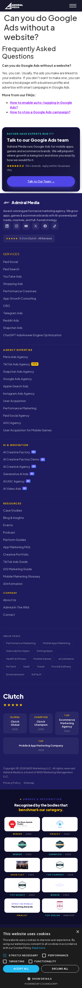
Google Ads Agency (17, 379)
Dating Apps (45, 650)
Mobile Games (42, 658)
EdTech (36, 674)
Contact (9, 614)
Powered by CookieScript (41, 983)
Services (11, 254)
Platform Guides (14, 539)
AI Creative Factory (19, 452)
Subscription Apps (18, 650)
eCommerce (66, 658)
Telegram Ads (13, 313)
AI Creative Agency (19, 466)
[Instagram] (16, 226)
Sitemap (29, 782)
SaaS (26, 666)
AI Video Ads (14, 488)
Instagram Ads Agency (19, 393)
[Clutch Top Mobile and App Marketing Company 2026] (60, 865)
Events (8, 525)
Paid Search (11, 269)
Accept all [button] (21, 968)
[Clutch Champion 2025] (60, 844)
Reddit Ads (11, 320)
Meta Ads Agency (15, 357)
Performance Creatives (19, 291)
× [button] (77, 931)
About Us (9, 600)
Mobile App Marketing (56, 643)
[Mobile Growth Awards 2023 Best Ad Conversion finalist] (60, 824)
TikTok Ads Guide (15, 561)
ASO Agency (12, 423)
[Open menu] (72, 5)
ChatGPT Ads (12, 335)
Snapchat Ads (12, 327)
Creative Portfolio (16, 554)
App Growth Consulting (19, 298)
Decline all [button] (60, 968)
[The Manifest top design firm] (60, 905)
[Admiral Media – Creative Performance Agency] (14, 5)
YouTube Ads (12, 276)
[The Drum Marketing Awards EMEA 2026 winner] (22, 824)
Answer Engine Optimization (42, 335)
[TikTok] (55, 226)
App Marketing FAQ (16, 547)
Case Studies (12, 510)
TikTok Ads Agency (20, 364)
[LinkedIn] (7, 226)
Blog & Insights (13, 517)
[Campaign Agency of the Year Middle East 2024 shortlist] (22, 865)
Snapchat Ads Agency (18, 371)
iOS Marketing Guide (17, 569)
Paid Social (10, 261)
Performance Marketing (19, 408)
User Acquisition (14, 401)
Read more (38, 947)
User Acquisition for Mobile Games (27, 430)
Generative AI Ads (18, 474)
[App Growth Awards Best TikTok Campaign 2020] (60, 885)
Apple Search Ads (15, 386)
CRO (6, 305)
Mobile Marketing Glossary (21, 576)
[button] (41, 979)
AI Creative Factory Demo (23, 459)
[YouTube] (26, 226)
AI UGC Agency (16, 481)
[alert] (41, 958)
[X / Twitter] (35, 226)
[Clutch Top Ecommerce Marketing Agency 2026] (22, 885)
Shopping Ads (13, 283)
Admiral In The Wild (16, 607)
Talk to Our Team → (41, 181)
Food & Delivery (61, 666)
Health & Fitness (16, 658)
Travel (40, 666)
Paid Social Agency (16, 415)
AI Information (12, 583)
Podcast (9, 532)
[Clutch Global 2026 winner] (22, 844)
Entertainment (15, 674)
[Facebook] (45, 226)
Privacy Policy (11, 782)
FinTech (11, 666)
